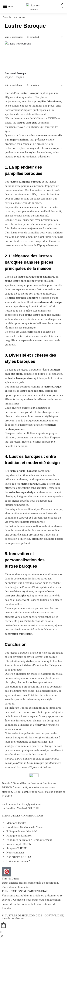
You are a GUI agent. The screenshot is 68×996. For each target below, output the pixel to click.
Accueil (6, 17)
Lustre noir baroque (15, 73)
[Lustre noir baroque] (18, 55)
